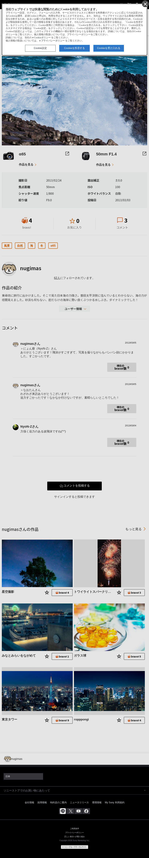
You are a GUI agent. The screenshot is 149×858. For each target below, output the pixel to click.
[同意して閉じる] (145, 4)
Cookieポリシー (42, 37)
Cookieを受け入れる (108, 48)
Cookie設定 (40, 48)
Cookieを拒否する (74, 48)
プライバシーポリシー (53, 40)
